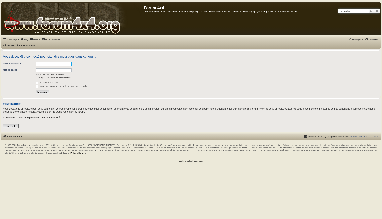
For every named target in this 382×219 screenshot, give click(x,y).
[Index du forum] (72, 19)
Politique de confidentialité (45, 117)
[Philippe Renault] (78, 153)
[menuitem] (24, 39)
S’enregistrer (11, 126)
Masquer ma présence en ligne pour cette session (63, 86)
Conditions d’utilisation (16, 117)
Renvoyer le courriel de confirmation (53, 78)
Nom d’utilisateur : (12, 63)
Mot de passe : (10, 70)
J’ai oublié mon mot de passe (50, 74)
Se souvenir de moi (48, 82)
